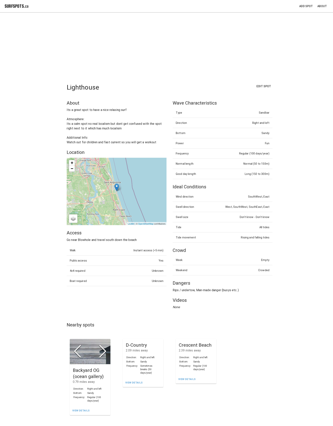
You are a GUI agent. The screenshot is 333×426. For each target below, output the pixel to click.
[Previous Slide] (77, 351)
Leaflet (131, 223)
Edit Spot (263, 86)
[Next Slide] (102, 351)
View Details (81, 410)
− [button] (72, 168)
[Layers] (73, 218)
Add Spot (306, 6)
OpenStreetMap (145, 223)
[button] (90, 351)
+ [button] (72, 162)
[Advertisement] (169, 46)
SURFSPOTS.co (17, 6)
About (322, 6)
